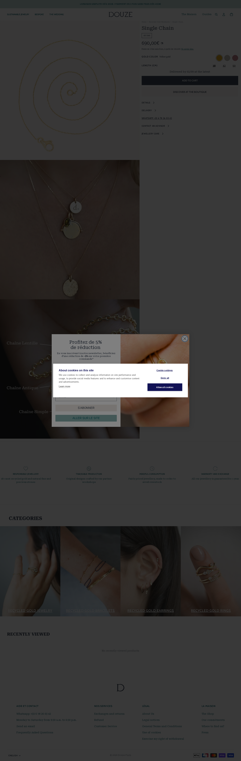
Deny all (165, 378)
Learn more (64, 386)
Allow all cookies (164, 387)
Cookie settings (164, 370)
